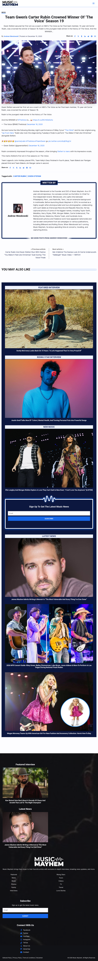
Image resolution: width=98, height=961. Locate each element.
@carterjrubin (20, 139)
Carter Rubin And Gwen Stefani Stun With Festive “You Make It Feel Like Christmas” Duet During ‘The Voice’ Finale (24, 253)
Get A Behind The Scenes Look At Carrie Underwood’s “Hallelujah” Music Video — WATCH (74, 251)
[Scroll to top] (93, 957)
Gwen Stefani (34, 174)
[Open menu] (93, 3)
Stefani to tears (63, 149)
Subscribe (49, 517)
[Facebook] (75, 36)
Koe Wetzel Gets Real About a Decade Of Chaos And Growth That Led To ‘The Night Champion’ (25, 801)
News (4, 12)
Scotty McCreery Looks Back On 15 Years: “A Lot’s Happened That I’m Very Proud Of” (49, 349)
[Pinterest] (91, 36)
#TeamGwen (40, 139)
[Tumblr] (81, 36)
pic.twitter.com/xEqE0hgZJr (59, 139)
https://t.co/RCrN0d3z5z (43, 119)
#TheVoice (22, 119)
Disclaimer (39, 958)
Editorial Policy (7, 958)
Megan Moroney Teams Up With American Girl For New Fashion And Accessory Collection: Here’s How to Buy (49, 731)
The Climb (69, 129)
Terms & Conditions (29, 958)
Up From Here (8, 132)
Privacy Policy (17, 958)
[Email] (95, 36)
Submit (25, 916)
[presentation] (49, 317)
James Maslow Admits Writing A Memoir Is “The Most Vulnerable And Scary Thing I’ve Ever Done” (49, 597)
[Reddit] (88, 36)
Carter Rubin (19, 174)
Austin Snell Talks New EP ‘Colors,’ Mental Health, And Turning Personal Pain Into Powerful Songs (49, 418)
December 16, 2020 (35, 123)
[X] (78, 36)
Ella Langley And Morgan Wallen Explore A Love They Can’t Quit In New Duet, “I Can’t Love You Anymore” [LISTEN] (49, 488)
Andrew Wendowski (18, 214)
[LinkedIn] (85, 36)
